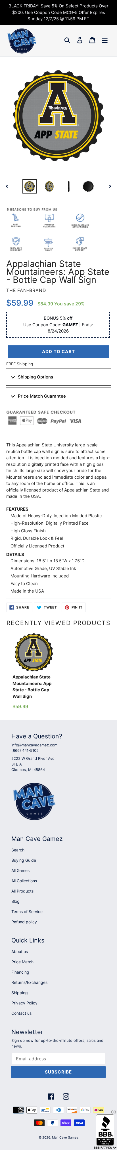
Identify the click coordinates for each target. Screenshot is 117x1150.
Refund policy (24, 921)
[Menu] (105, 40)
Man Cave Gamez (65, 1137)
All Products (22, 891)
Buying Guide (23, 860)
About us (19, 951)
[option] (29, 186)
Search (17, 849)
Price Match (22, 961)
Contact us (21, 1013)
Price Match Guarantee (42, 396)
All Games (20, 870)
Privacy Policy (24, 1002)
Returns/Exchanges (29, 982)
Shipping (19, 992)
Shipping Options (35, 377)
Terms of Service (27, 911)
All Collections (24, 880)
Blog (15, 901)
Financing (20, 972)
